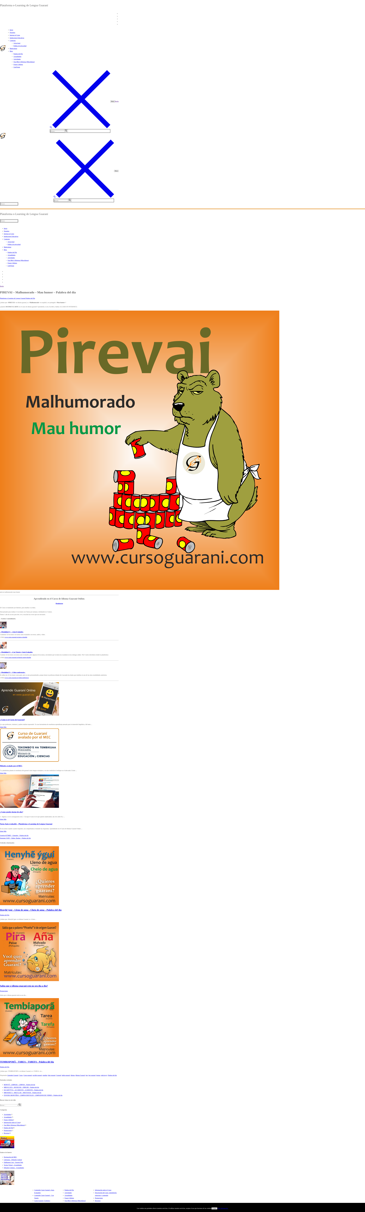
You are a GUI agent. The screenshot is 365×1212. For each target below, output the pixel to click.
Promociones (4, 991)
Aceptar (214, 1208)
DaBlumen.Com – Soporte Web (13, 1162)
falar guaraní (51, 1075)
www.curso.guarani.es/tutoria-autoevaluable (18, 657)
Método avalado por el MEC (11, 766)
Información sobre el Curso (12, 1122)
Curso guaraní (27, 1075)
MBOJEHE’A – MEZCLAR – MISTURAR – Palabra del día (22, 1092)
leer (87, 1075)
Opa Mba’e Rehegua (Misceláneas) (75, 1201)
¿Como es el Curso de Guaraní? (12, 720)
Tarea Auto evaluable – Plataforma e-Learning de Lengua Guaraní (26, 824)
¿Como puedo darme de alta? (11, 812)
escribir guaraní (37, 1075)
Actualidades (8, 1117)
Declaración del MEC (10, 1157)
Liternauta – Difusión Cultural (13, 1160)
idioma (73, 1075)
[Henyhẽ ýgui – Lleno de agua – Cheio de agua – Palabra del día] (29, 904)
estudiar (45, 1075)
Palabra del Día (30, 298)
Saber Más (3, 727)
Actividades (7, 1114)
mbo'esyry (104, 1075)
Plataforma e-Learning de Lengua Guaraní (12, 298)
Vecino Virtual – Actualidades (13, 1165)
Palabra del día (112, 1075)
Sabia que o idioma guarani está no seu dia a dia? (24, 986)
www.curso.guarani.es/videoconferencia (17, 678)
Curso (21, 1075)
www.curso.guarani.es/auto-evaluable (16, 637)
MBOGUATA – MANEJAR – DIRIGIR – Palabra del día (21, 1087)
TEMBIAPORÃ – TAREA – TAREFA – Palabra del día (27, 1062)
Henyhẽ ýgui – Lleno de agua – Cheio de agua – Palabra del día (30, 910)
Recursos (6, 1133)
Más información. (223, 1208)
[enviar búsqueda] (66, 130)
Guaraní (58, 1075)
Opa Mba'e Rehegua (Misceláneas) (14, 1125)
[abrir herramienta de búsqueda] (80, 128)
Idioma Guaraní (80, 1075)
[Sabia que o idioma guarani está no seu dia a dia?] (29, 980)
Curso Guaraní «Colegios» (42, 1201)
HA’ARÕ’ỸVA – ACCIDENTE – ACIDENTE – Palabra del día (23, 1090)
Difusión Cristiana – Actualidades (14, 1168)
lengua (98, 1075)
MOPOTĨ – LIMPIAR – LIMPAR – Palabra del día (19, 1084)
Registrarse (59, 603)
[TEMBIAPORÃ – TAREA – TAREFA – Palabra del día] (29, 1056)
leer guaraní (92, 1075)
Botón (117, 101)
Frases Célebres (8, 1120)
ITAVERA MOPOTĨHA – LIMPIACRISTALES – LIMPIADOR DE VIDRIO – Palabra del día (33, 1095)
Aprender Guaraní (12, 1075)
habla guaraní (66, 1075)
